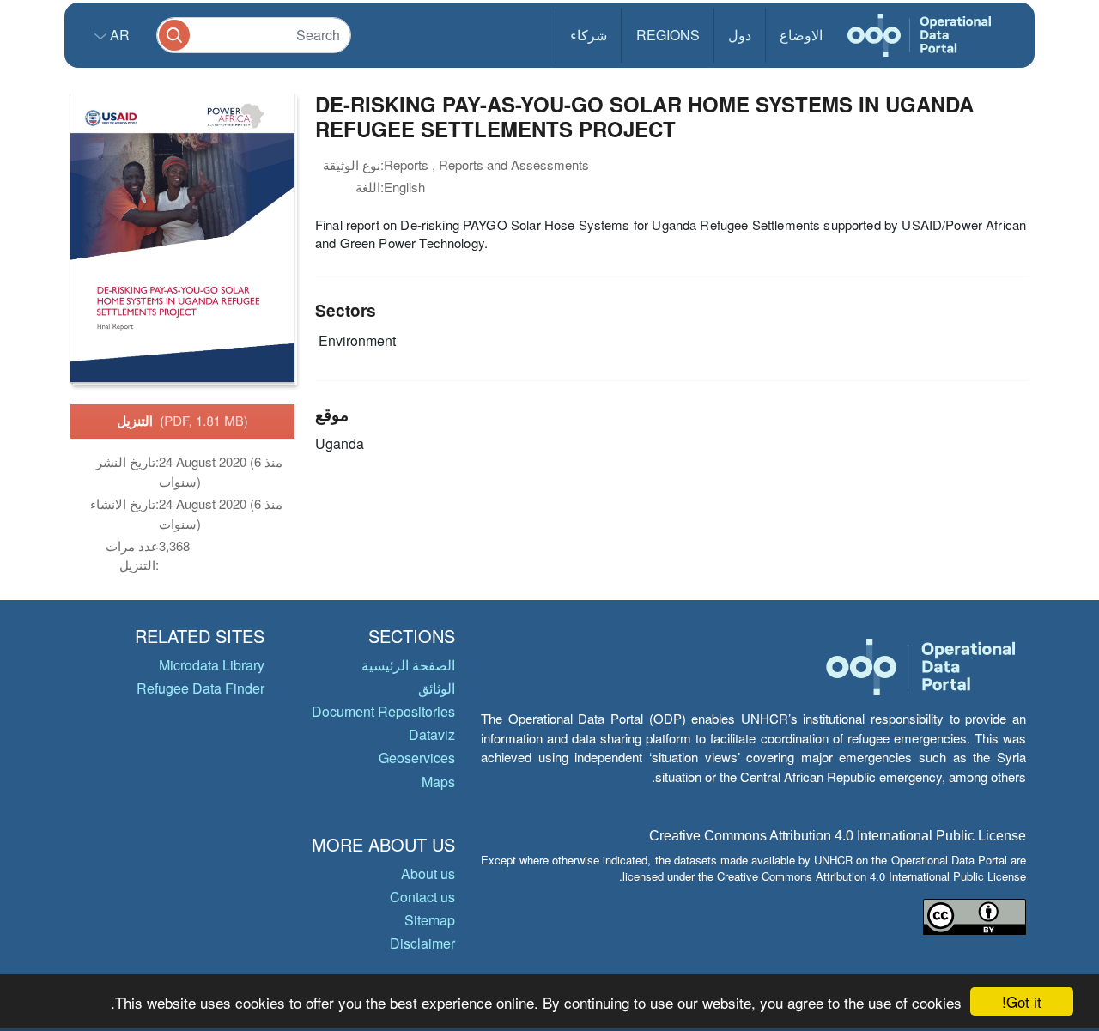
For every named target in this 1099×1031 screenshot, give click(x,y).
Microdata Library (211, 665)
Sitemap (429, 920)
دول (739, 35)
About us (428, 873)
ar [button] (118, 35)
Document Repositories (383, 711)
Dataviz (432, 734)
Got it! (1021, 1001)
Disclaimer (422, 943)
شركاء (588, 35)
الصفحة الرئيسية (408, 665)
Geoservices (417, 757)
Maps (438, 781)
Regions (668, 35)
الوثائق (436, 688)
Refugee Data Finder (200, 688)
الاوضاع (801, 35)
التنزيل (182, 420)
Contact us (422, 897)
